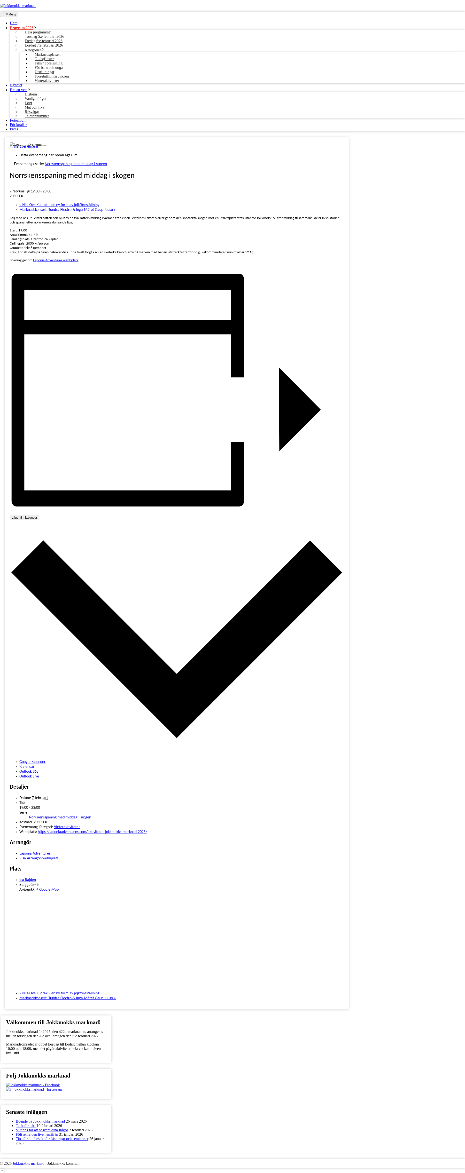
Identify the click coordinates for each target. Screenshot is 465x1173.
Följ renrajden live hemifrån (37, 1134)
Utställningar (44, 72)
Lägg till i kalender (24, 517)
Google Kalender (32, 762)
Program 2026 (21, 28)
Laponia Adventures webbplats (55, 260)
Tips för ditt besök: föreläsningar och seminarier (52, 1139)
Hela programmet (38, 32)
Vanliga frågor (35, 98)
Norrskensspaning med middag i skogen (60, 817)
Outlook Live (29, 776)
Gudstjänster (44, 59)
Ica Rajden (27, 880)
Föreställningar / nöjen (52, 76)
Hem (13, 23)
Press (14, 129)
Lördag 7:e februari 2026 (44, 45)
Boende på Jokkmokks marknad (40, 1121)
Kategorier (33, 50)
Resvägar (32, 112)
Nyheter (16, 85)
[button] (2, 1171)
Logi (28, 103)
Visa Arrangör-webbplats (38, 858)
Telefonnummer (37, 116)
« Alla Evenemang (24, 147)
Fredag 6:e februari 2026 (43, 41)
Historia (31, 94)
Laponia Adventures (34, 854)
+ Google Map (47, 890)
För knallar (18, 125)
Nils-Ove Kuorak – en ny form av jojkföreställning (59, 205)
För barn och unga (49, 67)
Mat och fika (34, 107)
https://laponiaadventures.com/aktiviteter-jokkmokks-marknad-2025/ (92, 832)
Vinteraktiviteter (47, 81)
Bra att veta (18, 90)
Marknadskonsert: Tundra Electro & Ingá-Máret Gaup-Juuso (67, 210)
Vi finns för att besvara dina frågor (42, 1130)
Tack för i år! (26, 1126)
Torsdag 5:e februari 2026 (44, 36)
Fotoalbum (18, 120)
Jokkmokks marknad (28, 1163)
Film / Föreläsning (48, 63)
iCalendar (27, 767)
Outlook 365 (29, 772)
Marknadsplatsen (48, 54)
